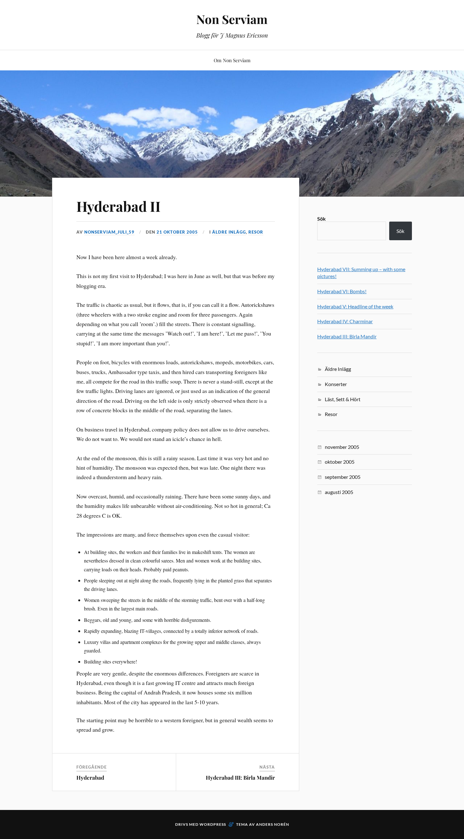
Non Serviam (232, 19)
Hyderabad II (118, 206)
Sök (321, 219)
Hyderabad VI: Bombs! (341, 291)
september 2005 (342, 477)
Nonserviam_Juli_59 (109, 232)
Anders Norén (272, 824)
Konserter (336, 384)
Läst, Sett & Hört (342, 399)
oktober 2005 (339, 462)
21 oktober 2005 (177, 232)
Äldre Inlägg (229, 232)
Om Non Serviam (232, 60)
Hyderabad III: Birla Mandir (240, 777)
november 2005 (342, 447)
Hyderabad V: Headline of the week (355, 306)
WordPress (212, 824)
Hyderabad (90, 777)
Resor (255, 232)
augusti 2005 (339, 492)
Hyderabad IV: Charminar (345, 321)
